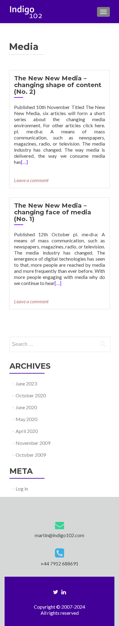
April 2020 (27, 431)
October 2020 (31, 395)
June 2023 (26, 383)
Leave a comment (31, 180)
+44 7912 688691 (59, 563)
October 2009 (31, 455)
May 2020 (26, 419)
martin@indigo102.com (59, 535)
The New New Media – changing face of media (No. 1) (52, 212)
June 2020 (26, 407)
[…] (24, 162)
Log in (22, 488)
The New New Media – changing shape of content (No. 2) (57, 85)
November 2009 (33, 443)
